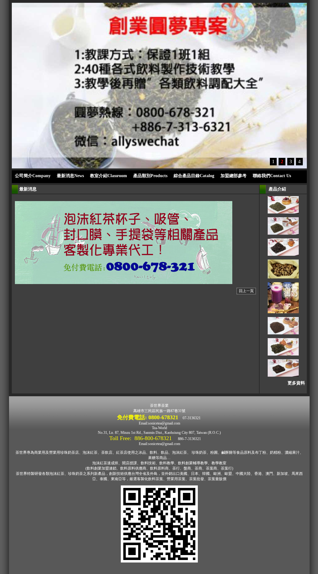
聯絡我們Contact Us (272, 175)
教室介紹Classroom (108, 175)
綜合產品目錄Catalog (194, 175)
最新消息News (70, 175)
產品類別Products (150, 175)
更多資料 (296, 383)
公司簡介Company (33, 175)
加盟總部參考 (233, 175)
